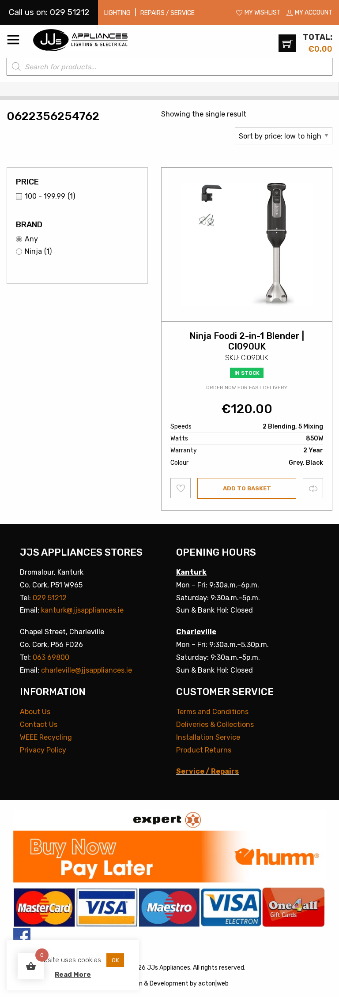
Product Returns (203, 750)
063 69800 (51, 657)
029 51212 (50, 598)
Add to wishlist (181, 488)
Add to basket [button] (247, 488)
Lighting (117, 13)
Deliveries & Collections (215, 724)
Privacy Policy (43, 750)
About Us (35, 711)
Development (169, 983)
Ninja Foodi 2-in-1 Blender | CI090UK (246, 341)
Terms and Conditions (212, 711)
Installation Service (208, 737)
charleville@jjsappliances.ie (86, 670)
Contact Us (38, 724)
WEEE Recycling (46, 737)
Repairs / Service (167, 13)
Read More (73, 974)
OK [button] (115, 960)
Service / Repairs (207, 771)
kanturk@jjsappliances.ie (82, 610)
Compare (313, 488)
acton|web (213, 983)
